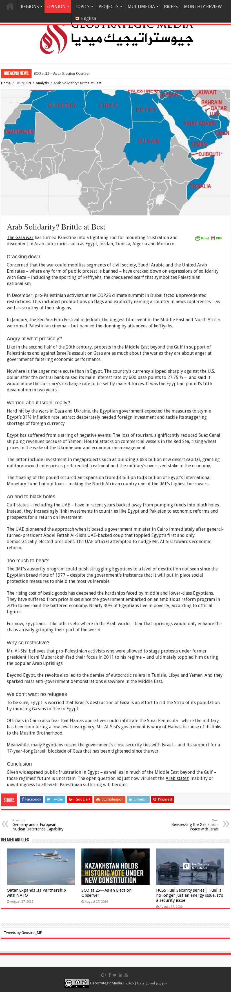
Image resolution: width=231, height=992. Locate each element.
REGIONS (30, 6)
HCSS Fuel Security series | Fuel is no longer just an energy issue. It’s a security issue (189, 895)
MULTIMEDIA (141, 6)
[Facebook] (109, 975)
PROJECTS (109, 6)
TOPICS (82, 6)
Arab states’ (177, 778)
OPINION (23, 83)
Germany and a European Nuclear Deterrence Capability (37, 825)
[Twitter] (114, 975)
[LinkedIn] (120, 975)
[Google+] (104, 975)
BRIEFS (171, 6)
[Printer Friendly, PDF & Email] (208, 237)
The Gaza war (20, 237)
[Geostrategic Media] (115, 31)
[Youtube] (126, 975)
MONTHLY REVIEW (203, 6)
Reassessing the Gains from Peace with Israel (195, 825)
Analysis (42, 83)
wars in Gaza (51, 411)
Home (10, 6)
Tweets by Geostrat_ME (23, 933)
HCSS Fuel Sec (45, 73)
